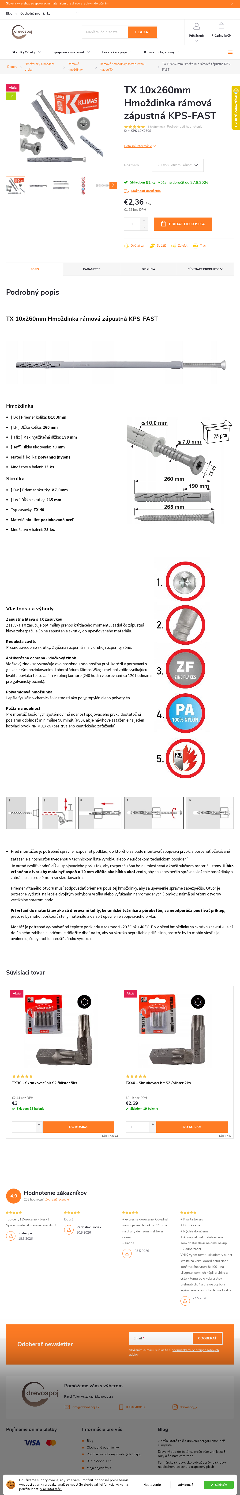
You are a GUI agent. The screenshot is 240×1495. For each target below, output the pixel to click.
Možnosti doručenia (146, 191)
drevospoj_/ (188, 1407)
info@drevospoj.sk (85, 1407)
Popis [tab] (34, 269)
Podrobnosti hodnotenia (184, 127)
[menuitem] (26, 52)
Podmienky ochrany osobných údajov (114, 1454)
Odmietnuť (185, 1485)
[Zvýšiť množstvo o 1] (144, 221)
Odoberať (207, 1338)
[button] (39, 1124)
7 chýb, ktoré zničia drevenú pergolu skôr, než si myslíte (191, 1443)
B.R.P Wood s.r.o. (99, 1461)
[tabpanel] (63, 1062)
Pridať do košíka (187, 224)
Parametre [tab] (91, 269)
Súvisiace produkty (203, 269)
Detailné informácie (138, 146)
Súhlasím (221, 1485)
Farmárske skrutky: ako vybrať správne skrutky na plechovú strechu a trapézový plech (192, 1464)
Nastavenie (152, 1484)
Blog (9, 13)
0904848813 (135, 1407)
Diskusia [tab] (148, 269)
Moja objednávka (99, 1468)
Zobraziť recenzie (57, 1199)
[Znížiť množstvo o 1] (144, 227)
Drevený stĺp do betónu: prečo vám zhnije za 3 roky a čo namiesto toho (191, 1453)
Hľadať (142, 32)
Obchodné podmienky (35, 13)
